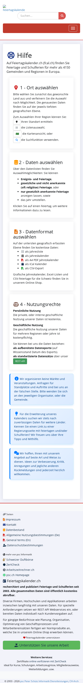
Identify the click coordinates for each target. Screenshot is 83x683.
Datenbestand (14, 530)
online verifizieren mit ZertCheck (47, 661)
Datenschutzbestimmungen (24, 545)
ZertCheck (12, 564)
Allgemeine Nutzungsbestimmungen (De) (33, 535)
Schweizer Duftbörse (19, 559)
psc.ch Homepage (17, 575)
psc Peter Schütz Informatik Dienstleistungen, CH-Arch (49, 681)
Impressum (12, 519)
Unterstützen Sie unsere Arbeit (43, 645)
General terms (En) (18, 540)
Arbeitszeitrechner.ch (20, 570)
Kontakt (11, 524)
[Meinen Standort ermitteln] (16, 122)
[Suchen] (62, 15)
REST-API (20, 361)
